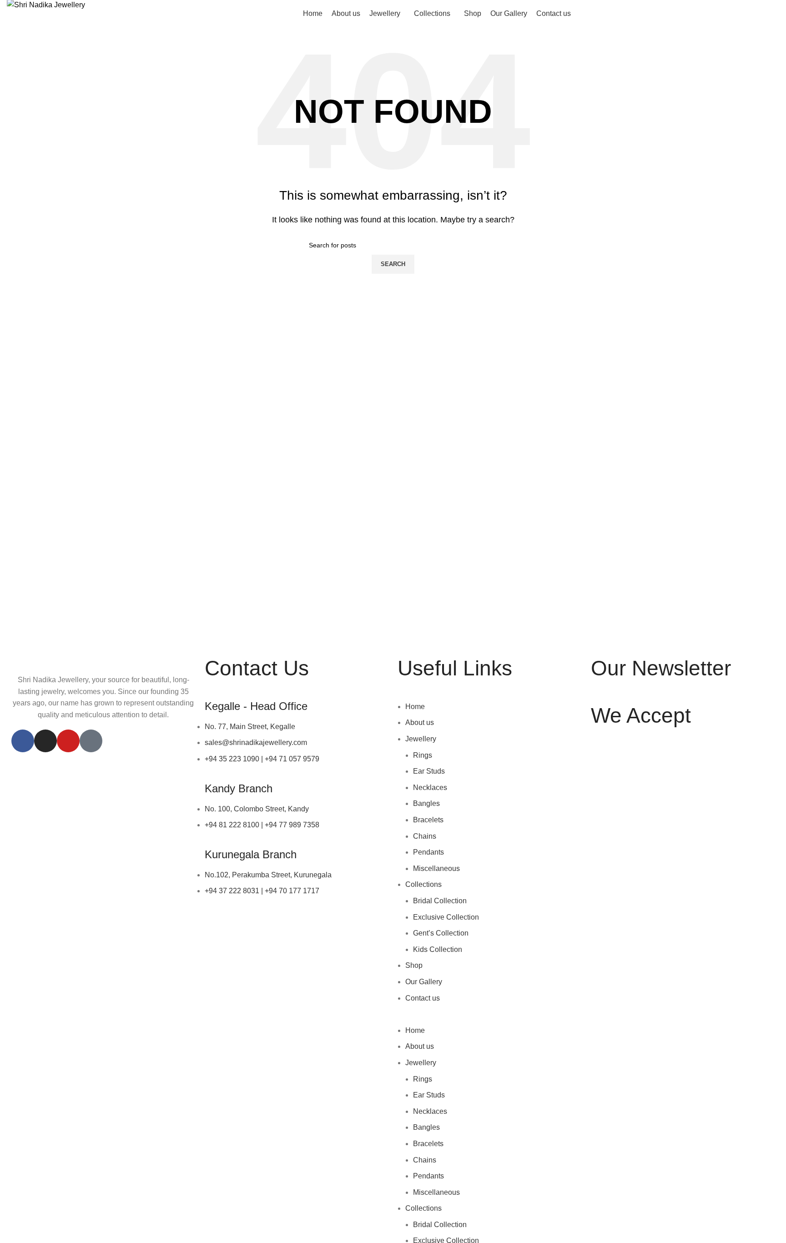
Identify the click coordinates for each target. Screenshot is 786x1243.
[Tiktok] (91, 741)
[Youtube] (68, 741)
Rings (422, 755)
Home (415, 706)
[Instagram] (45, 741)
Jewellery (420, 739)
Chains (424, 836)
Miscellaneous (436, 868)
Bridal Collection (440, 901)
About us (419, 722)
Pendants (428, 852)
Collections (423, 884)
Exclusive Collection (446, 917)
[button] (490, 1019)
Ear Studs (429, 771)
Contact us (422, 998)
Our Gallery (423, 982)
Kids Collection (437, 949)
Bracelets (428, 820)
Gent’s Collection (441, 933)
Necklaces (430, 787)
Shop (414, 965)
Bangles (426, 803)
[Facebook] (22, 741)
